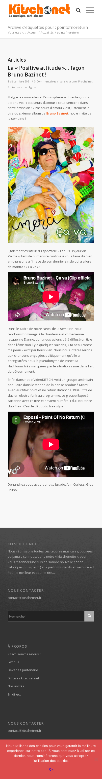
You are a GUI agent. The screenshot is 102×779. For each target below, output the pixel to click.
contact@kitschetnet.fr (24, 597)
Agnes (32, 87)
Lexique (14, 662)
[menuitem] (76, 10)
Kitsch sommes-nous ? (24, 654)
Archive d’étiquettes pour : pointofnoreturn (48, 27)
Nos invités (16, 686)
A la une (71, 81)
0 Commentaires (45, 81)
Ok (51, 769)
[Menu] (87, 10)
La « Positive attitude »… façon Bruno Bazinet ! (46, 71)
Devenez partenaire (23, 670)
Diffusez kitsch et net (23, 678)
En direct (14, 694)
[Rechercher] (76, 10)
